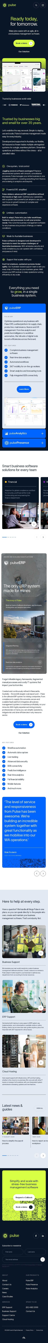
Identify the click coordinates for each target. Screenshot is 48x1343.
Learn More (24, 389)
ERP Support (8, 1016)
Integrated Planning (12, 646)
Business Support (11, 962)
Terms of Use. (39, 1330)
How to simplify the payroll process (12, 1142)
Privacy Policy (31, 1264)
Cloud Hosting (9, 1071)
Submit (42, 1259)
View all (40, 1108)
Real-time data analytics (14, 662)
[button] (4, 1155)
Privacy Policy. (30, 1330)
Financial (12, 482)
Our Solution (24, 52)
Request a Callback (24, 1197)
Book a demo (21, 43)
